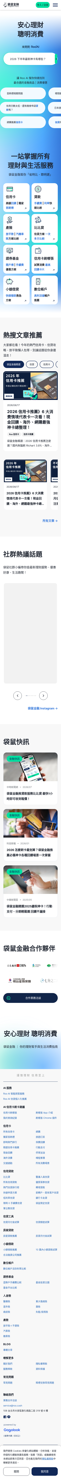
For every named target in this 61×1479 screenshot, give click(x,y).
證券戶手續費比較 (12, 1282)
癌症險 (6, 1311)
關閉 (16, 1471)
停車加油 (40, 1152)
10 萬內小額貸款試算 (46, 1249)
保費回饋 (40, 1142)
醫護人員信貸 (42, 1176)
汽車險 (6, 1330)
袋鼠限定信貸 (42, 1203)
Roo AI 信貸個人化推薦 (15, 1098)
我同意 (45, 1471)
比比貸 (6, 1176)
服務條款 (7, 1368)
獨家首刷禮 (9, 1136)
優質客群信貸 (42, 1182)
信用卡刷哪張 (10, 1112)
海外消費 (7, 1157)
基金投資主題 (42, 1282)
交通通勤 (7, 1163)
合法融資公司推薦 (12, 1254)
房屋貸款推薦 (10, 1235)
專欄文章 (7, 1349)
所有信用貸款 (10, 1182)
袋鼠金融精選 (13, 364)
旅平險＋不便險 (11, 1325)
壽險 (38, 1306)
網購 (38, 1131)
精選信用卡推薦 (11, 1147)
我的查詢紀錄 (10, 1117)
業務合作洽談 (10, 1400)
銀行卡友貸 (41, 1197)
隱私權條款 (41, 1363)
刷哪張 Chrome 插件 (46, 1117)
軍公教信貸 (9, 1208)
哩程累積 (40, 1157)
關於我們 (7, 1363)
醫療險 (6, 1301)
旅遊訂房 (40, 1136)
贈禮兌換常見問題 (45, 1382)
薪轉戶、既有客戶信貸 (47, 1192)
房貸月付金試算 (44, 1235)
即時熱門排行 (10, 1142)
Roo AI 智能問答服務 (13, 1093)
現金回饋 (7, 1152)
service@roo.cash (12, 1405)
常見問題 (7, 1382)
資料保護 (40, 1368)
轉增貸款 (40, 1187)
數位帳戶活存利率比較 (14, 1268)
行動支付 (40, 1147)
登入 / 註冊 (42, 4)
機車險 (6, 1336)
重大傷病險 (41, 1301)
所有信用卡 (9, 1131)
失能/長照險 (42, 1311)
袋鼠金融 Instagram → (43, 708)
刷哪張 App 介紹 (44, 1112)
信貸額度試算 (42, 1222)
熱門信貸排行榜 (11, 1187)
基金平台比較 (10, 1287)
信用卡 (46, 364)
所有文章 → (50, 520)
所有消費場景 (42, 1163)
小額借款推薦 (10, 1249)
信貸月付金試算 (11, 1222)
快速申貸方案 (10, 1192)
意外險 (6, 1306)
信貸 (32, 364)
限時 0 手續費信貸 (12, 1203)
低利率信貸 (9, 1197)
